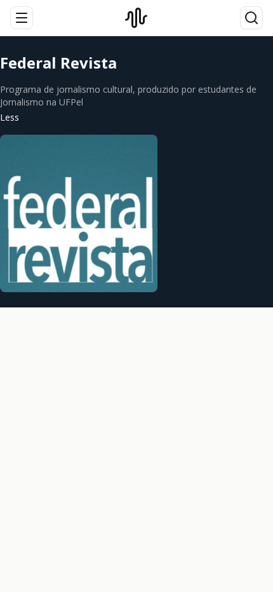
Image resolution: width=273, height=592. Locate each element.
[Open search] (251, 17)
